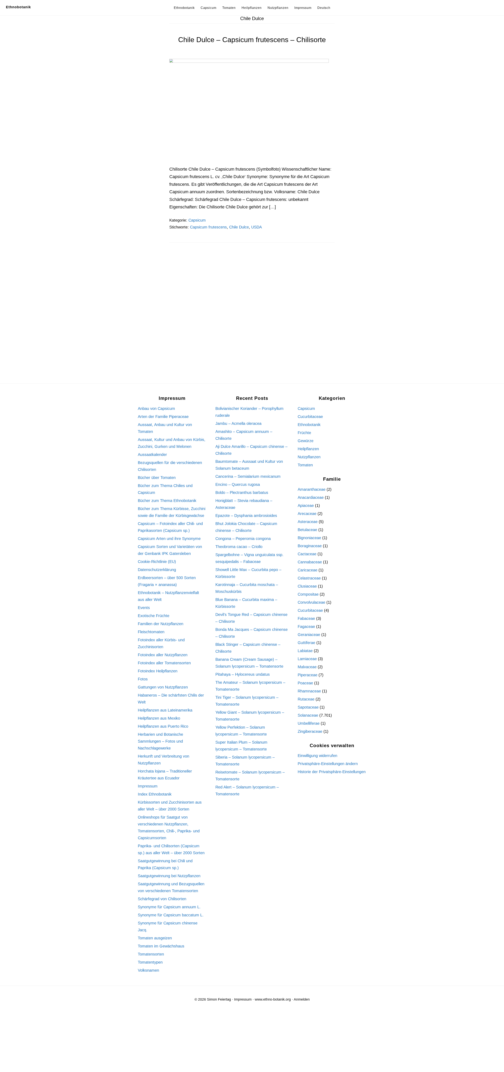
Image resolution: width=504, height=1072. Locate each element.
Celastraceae (309, 578)
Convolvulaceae (311, 602)
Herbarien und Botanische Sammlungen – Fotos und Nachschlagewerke (160, 741)
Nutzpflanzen (309, 457)
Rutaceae (306, 699)
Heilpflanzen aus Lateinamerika (165, 710)
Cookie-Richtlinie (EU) (157, 561)
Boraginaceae (310, 546)
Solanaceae (308, 715)
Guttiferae (306, 642)
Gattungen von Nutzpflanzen (163, 687)
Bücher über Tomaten (157, 477)
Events (144, 607)
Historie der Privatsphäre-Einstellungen (332, 772)
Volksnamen (148, 970)
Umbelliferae (309, 723)
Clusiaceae (307, 586)
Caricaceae (307, 570)
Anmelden (302, 999)
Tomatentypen (150, 962)
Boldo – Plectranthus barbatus (241, 492)
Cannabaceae (310, 562)
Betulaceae (307, 530)
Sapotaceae (308, 707)
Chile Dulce (239, 227)
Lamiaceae (307, 659)
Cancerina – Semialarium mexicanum (248, 476)
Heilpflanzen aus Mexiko (159, 718)
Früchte (304, 433)
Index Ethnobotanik (154, 794)
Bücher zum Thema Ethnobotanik (167, 500)
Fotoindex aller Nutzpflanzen (162, 655)
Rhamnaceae (309, 691)
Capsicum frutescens (208, 227)
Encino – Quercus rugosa (237, 484)
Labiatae (305, 651)
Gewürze (305, 441)
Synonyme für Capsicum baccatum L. (171, 915)
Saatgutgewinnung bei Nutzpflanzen (169, 876)
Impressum (148, 786)
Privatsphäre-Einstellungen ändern (328, 763)
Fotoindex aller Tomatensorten (164, 663)
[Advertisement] (252, 282)
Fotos (143, 679)
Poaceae (305, 683)
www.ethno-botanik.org (273, 999)
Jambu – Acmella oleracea (238, 423)
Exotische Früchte (153, 616)
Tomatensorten (151, 954)
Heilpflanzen (308, 449)
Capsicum (197, 220)
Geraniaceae (309, 634)
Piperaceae (307, 675)
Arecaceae (307, 513)
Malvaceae (307, 667)
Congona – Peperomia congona (243, 538)
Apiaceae (306, 505)
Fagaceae (306, 626)
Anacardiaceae (311, 497)
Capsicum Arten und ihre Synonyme (169, 538)
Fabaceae (306, 618)
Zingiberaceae (310, 731)
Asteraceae (308, 521)
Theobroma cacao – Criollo (238, 546)
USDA (256, 227)
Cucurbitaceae (310, 416)
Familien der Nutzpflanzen (160, 624)
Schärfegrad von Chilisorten (162, 899)
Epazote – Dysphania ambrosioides (246, 515)
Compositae (308, 594)
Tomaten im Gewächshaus (161, 946)
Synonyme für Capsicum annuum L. (169, 907)
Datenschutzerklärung (157, 569)
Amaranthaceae (311, 489)
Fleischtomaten (151, 632)
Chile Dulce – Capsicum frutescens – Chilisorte (252, 40)
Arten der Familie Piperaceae (163, 416)
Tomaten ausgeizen (155, 938)
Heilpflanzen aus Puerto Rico (163, 726)
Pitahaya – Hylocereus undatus (242, 674)
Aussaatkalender (152, 454)
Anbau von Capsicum (156, 408)
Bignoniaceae (309, 538)
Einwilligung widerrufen (317, 755)
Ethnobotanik (18, 7)
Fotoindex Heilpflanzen (157, 671)
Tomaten (305, 465)
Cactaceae (307, 554)
